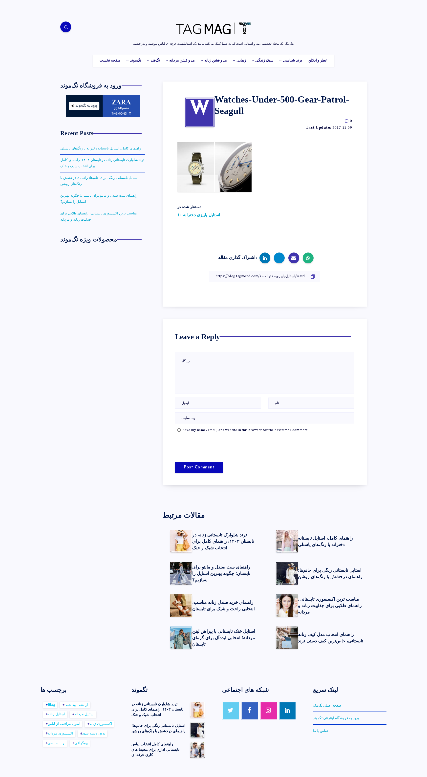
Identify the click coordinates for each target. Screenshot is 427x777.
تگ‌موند (135, 60)
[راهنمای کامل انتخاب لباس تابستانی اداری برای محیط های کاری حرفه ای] (197, 750)
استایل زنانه (56, 714)
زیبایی (241, 60)
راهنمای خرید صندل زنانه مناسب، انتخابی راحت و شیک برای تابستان (223, 605)
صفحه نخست (110, 60)
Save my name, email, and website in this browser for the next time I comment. (246, 430)
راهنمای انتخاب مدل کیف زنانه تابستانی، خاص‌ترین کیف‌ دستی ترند (330, 637)
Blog (51, 705)
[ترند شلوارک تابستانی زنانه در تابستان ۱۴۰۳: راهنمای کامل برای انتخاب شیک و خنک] (197, 710)
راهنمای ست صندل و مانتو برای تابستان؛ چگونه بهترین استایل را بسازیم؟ (221, 573)
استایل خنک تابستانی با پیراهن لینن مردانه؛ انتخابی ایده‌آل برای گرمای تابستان (223, 638)
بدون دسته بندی (93, 733)
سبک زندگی (264, 60)
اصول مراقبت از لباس (64, 724)
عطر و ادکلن (317, 60)
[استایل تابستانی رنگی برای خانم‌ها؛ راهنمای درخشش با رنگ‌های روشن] (197, 730)
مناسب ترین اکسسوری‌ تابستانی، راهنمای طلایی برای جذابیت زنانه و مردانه (330, 605)
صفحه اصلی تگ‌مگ (327, 705)
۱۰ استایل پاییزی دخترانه (198, 215)
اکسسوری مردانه (60, 733)
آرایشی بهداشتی (76, 705)
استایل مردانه (84, 714)
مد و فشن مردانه (182, 60)
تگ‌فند (155, 60)
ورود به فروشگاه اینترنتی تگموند (336, 718)
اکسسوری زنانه (100, 724)
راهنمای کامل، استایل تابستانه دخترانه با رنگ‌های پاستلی (325, 541)
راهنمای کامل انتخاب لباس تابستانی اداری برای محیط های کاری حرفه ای (155, 749)
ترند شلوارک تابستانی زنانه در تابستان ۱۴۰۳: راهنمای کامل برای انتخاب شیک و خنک (223, 541)
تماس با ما (320, 731)
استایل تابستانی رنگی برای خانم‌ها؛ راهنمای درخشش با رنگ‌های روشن (330, 573)
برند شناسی (292, 60)
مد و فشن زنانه (215, 60)
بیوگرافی (81, 743)
